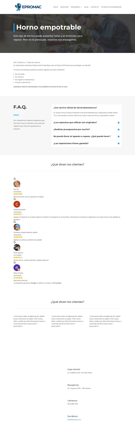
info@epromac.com (74, 420)
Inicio (55, 7)
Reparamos (75, 7)
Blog (86, 7)
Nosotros (64, 7)
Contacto (95, 7)
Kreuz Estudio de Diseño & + (112, 439)
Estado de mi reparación (111, 7)
